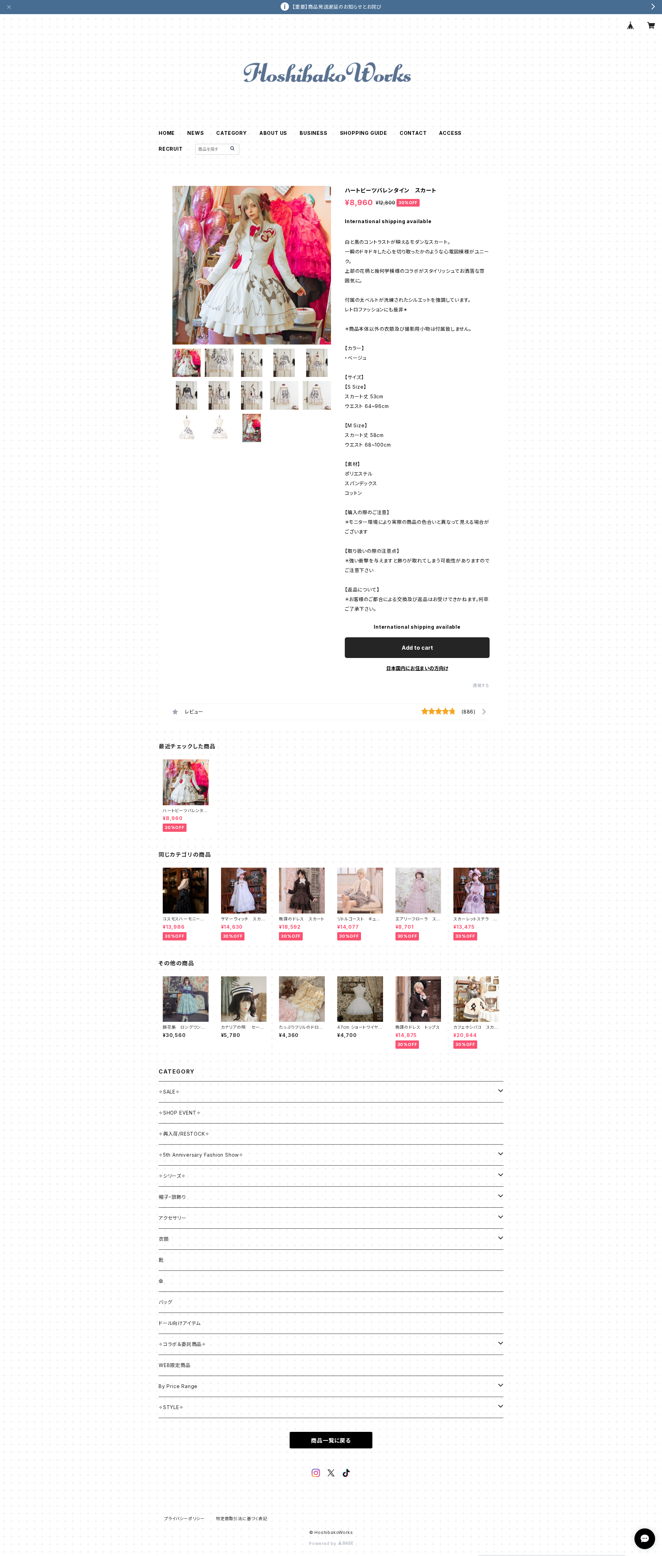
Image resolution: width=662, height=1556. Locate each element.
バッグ (165, 1302)
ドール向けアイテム (180, 1323)
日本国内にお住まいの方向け (417, 668)
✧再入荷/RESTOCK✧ (184, 1134)
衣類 (164, 1239)
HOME (167, 133)
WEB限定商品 (175, 1365)
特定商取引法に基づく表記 (242, 1518)
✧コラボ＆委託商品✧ (182, 1344)
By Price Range (178, 1386)
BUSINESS (313, 133)
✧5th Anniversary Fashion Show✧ (201, 1155)
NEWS (195, 133)
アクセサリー (173, 1218)
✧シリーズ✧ (172, 1176)
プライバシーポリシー (184, 1518)
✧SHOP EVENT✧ (180, 1113)
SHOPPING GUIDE (363, 133)
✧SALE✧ (169, 1092)
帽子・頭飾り (172, 1197)
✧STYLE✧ (171, 1407)
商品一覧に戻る (331, 1440)
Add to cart (417, 647)
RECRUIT (171, 149)
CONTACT (413, 133)
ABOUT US (273, 133)
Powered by (323, 1543)
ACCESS (450, 133)
